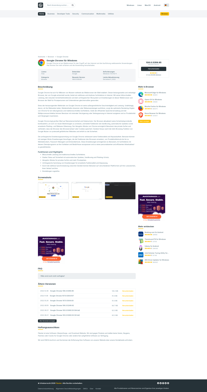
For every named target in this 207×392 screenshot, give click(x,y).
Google (74, 74)
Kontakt (98, 389)
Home (41, 14)
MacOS (148, 5)
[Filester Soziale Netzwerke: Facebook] (158, 383)
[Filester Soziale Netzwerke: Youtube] (166, 383)
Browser (51, 57)
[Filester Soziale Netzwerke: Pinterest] (168, 383)
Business (51, 14)
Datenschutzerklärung (46, 389)
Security (75, 14)
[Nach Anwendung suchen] (72, 5)
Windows (130, 5)
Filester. (59, 383)
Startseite (41, 57)
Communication (88, 14)
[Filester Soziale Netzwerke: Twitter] (161, 383)
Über (91, 389)
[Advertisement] (103, 37)
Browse (165, 14)
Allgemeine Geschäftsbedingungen (68, 389)
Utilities (111, 14)
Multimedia (100, 14)
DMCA (85, 389)
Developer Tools (63, 14)
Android (157, 5)
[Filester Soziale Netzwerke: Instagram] (163, 383)
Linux (139, 5)
